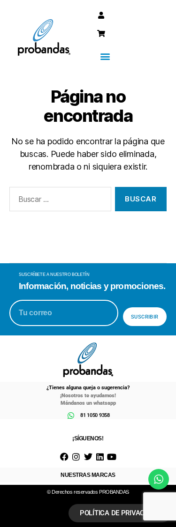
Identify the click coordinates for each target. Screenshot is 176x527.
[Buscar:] (58, 201)
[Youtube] (111, 456)
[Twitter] (88, 456)
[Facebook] (64, 456)
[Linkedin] (100, 456)
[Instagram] (76, 456)
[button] (105, 56)
